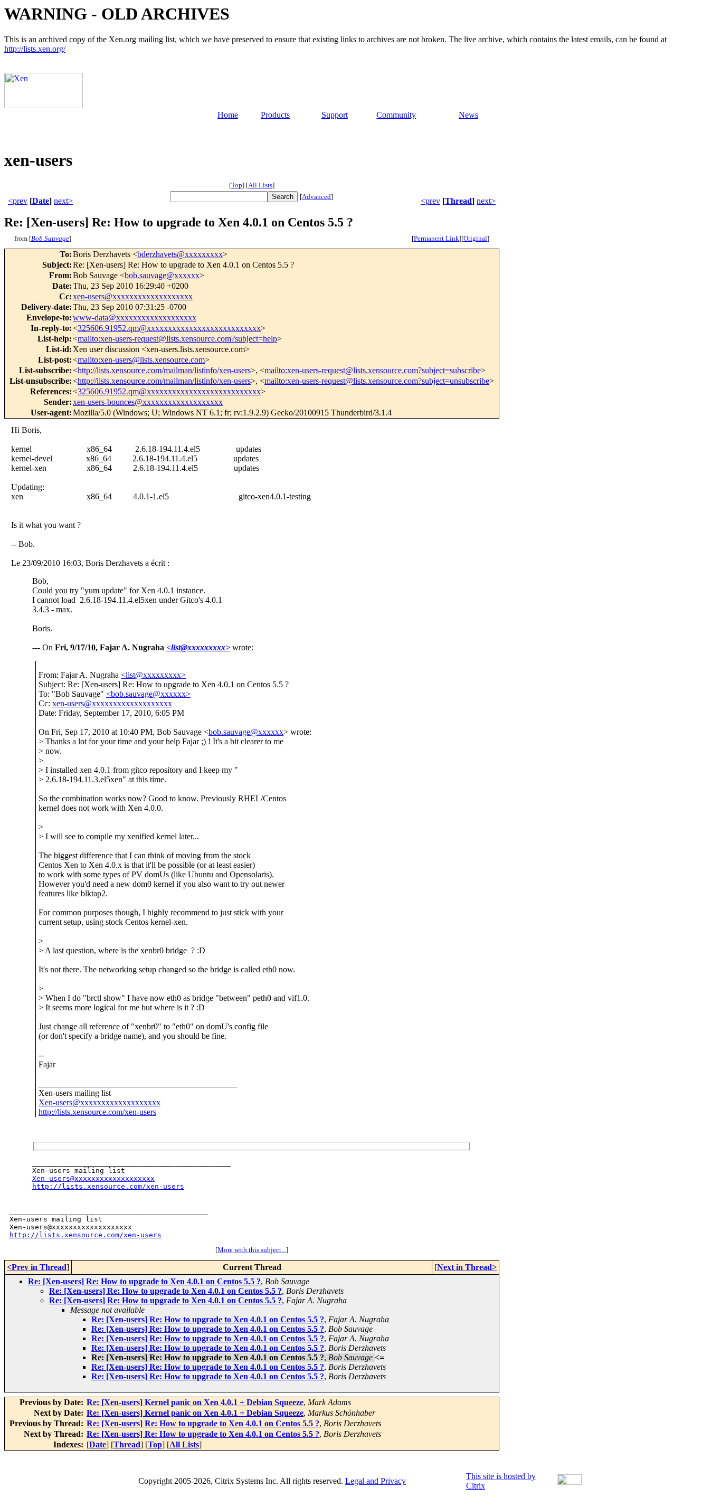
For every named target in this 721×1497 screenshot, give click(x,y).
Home (227, 114)
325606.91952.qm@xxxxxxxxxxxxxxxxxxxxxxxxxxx (169, 328)
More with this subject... (251, 1250)
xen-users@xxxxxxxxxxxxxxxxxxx (133, 296)
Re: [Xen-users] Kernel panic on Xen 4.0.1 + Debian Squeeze (195, 1402)
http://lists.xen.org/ (34, 48)
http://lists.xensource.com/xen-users (97, 1111)
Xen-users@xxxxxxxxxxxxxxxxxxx (99, 1102)
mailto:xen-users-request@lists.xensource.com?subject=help (177, 338)
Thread (458, 200)
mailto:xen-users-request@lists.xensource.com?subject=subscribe (372, 370)
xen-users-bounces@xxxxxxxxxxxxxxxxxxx (148, 401)
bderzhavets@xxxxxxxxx (180, 254)
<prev (17, 200)
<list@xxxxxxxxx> (198, 647)
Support (334, 114)
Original (475, 238)
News (468, 114)
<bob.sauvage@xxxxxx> (148, 693)
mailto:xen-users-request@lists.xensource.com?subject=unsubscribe (376, 380)
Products (275, 114)
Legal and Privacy (375, 1480)
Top (236, 185)
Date (40, 200)
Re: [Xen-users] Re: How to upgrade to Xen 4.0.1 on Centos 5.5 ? (144, 1281)
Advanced (316, 197)
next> (63, 200)
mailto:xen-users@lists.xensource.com (141, 359)
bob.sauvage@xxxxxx (162, 275)
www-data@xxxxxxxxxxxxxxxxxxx (134, 317)
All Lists (260, 185)
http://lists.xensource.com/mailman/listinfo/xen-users (164, 370)
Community (396, 114)
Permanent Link (436, 238)
